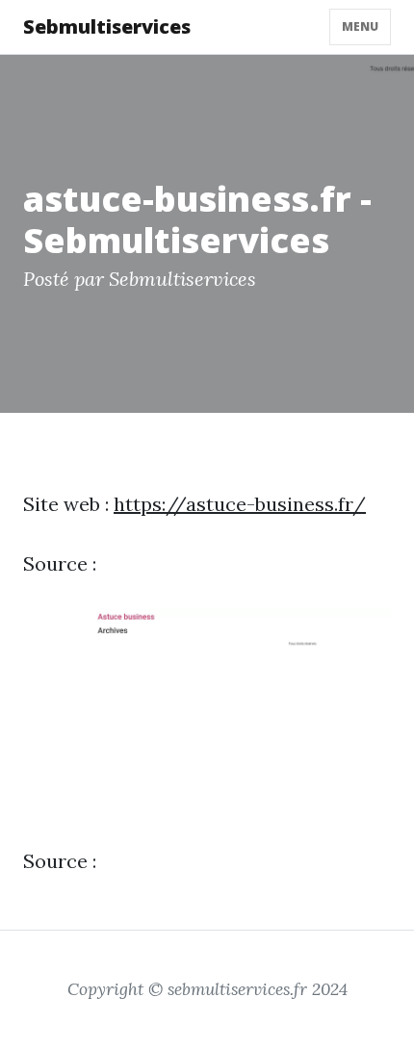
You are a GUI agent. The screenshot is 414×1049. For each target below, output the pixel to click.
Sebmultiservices (107, 26)
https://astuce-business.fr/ (240, 504)
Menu (360, 26)
